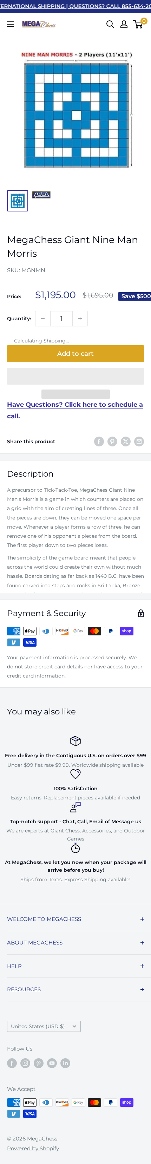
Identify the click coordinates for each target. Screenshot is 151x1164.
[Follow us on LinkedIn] (65, 1063)
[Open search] (110, 24)
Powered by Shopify (33, 1148)
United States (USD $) (38, 1026)
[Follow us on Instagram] (25, 1063)
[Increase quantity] (80, 318)
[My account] (123, 24)
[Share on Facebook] (99, 441)
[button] (75, 376)
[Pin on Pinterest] (112, 441)
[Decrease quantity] (42, 318)
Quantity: (19, 318)
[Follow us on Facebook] (12, 1063)
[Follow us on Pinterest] (39, 1063)
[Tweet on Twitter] (126, 441)
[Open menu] (10, 24)
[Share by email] (139, 441)
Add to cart (75, 354)
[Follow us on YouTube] (52, 1063)
